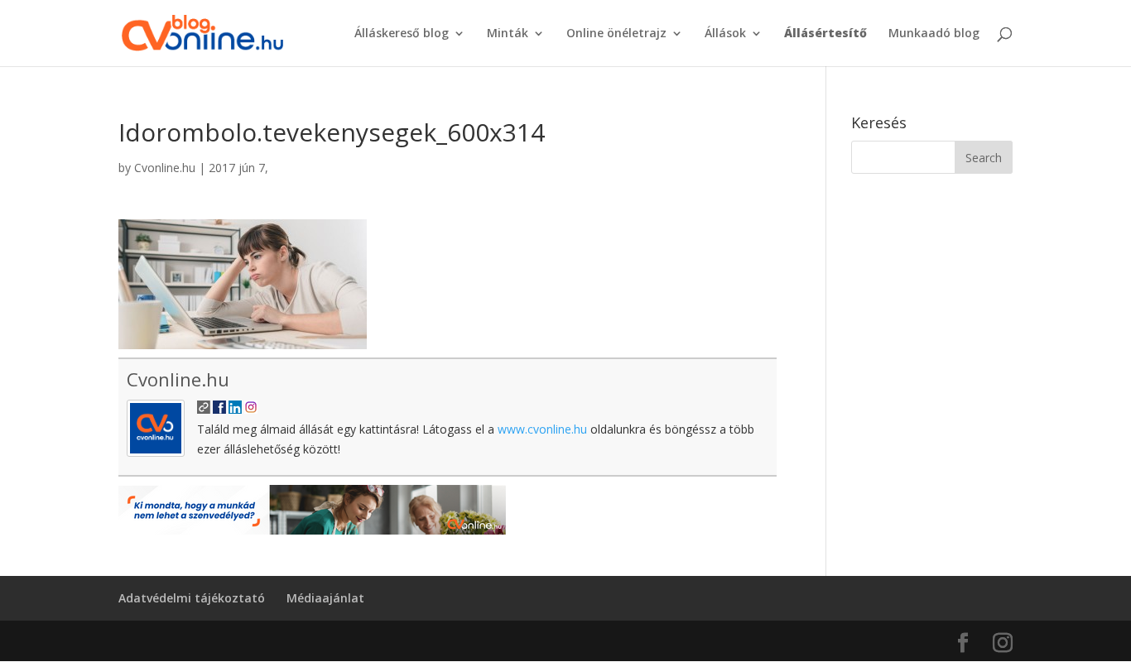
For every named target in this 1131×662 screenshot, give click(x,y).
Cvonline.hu (164, 167)
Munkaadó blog (933, 34)
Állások (725, 34)
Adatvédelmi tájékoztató (191, 598)
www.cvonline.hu (542, 429)
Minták (507, 34)
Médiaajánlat (325, 598)
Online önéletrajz (616, 34)
